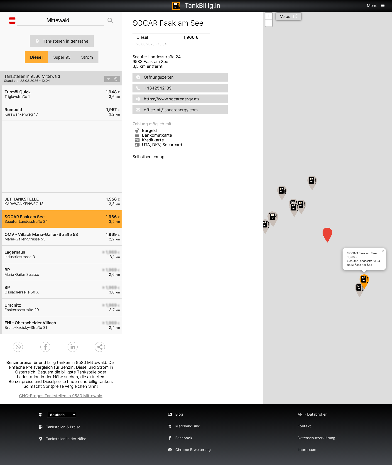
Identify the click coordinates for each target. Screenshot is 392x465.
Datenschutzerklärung (316, 438)
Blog (179, 414)
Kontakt (304, 426)
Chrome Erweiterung (193, 449)
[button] (265, 226)
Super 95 (62, 57)
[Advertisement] (64, 156)
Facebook (183, 438)
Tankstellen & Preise (63, 427)
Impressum (307, 449)
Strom (87, 57)
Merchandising (187, 426)
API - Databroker (312, 414)
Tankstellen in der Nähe (65, 41)
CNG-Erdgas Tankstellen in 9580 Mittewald (60, 395)
